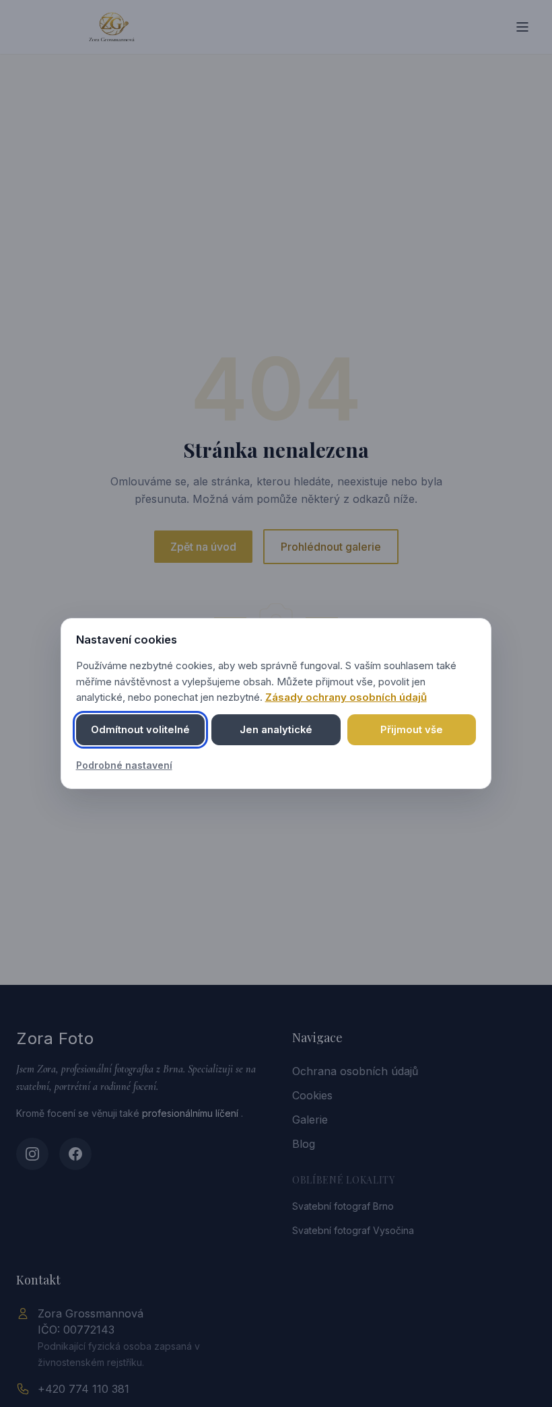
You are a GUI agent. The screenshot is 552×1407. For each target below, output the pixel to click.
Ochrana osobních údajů (355, 1071)
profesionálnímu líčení (191, 1113)
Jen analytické (276, 730)
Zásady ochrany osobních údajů (346, 697)
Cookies (312, 1095)
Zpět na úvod (203, 546)
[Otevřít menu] (522, 26)
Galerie (310, 1119)
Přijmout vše (411, 730)
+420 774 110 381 (83, 1389)
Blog (303, 1144)
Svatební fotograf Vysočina (353, 1230)
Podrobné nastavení (124, 765)
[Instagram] (32, 1154)
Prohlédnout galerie (331, 546)
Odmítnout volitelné (140, 730)
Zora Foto (55, 1038)
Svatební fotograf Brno (343, 1206)
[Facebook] (75, 1154)
